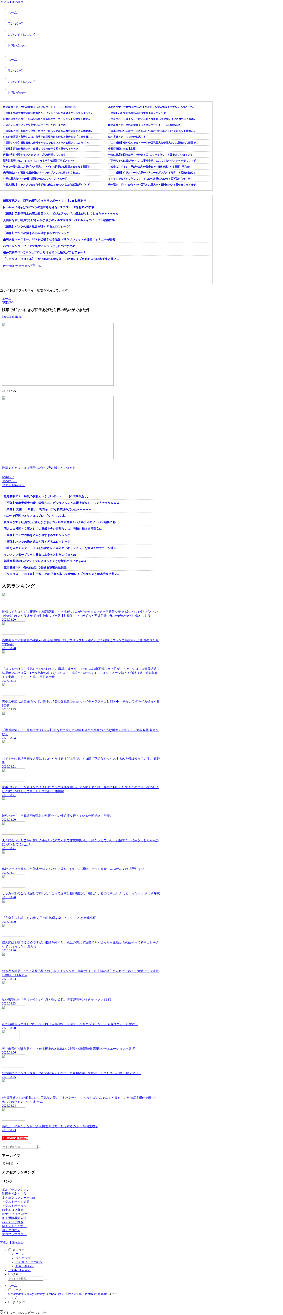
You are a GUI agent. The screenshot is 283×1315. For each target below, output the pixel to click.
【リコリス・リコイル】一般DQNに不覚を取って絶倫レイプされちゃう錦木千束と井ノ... (61, 258)
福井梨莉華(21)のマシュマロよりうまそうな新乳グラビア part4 (38, 160)
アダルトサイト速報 (16, 1201)
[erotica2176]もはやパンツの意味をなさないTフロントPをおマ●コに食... (50, 207)
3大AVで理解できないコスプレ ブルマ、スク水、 (36, 515)
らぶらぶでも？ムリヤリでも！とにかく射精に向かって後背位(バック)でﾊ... (150, 178)
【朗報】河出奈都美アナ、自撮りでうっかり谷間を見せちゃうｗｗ (40, 148)
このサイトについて (29, 1262)
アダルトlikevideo (19, 1270)
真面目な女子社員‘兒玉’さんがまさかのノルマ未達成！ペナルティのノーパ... (151, 106)
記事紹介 (8, 477)
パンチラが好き (12, 1222)
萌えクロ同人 (11, 1230)
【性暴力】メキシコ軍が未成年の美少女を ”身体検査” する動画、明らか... (149, 166)
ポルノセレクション (16, 1189)
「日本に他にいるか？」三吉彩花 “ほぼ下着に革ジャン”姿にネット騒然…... (151, 130)
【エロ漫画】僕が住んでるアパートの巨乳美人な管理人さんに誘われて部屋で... (153, 142)
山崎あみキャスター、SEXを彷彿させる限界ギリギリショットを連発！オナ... (46, 118)
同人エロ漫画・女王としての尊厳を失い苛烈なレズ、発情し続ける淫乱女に (53, 528)
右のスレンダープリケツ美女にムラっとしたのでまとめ (34, 124)
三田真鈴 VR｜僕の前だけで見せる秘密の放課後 (35, 567)
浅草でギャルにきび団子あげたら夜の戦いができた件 (39, 467)
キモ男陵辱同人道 (14, 1218)
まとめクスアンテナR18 (18, 1197)
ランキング (23, 1258)
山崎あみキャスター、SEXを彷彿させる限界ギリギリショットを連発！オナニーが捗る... (60, 239)
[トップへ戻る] (1, 1310)
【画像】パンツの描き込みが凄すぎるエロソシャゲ (137, 112)
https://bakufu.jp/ (12, 316)
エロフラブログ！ (14, 1234)
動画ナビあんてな (14, 1193)
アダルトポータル (14, 1205)
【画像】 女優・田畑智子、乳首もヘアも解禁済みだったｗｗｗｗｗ (47, 509)
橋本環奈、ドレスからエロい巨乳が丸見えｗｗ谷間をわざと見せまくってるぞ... (153, 184)
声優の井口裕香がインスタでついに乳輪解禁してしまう (34, 154)
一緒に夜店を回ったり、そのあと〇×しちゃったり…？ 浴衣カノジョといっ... (151, 154)
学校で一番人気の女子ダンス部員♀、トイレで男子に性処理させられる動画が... (47, 166)
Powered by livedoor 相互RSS (22, 265)
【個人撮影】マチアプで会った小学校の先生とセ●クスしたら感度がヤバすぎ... (47, 184)
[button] (39, 1147)
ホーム (20, 1254)
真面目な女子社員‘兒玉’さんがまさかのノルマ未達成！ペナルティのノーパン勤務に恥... (60, 220)
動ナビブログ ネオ (14, 1214)
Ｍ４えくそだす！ (14, 1226)
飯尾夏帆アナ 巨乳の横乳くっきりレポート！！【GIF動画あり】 (40, 106)
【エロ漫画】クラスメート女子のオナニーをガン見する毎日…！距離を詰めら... (153, 172)
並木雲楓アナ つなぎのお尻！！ (127, 136)
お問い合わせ (24, 1266)
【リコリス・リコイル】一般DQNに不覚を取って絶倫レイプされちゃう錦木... (151, 118)
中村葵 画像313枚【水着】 (123, 148)
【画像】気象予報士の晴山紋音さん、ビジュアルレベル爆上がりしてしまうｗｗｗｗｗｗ (61, 213)
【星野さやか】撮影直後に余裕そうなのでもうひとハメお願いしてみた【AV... (46, 142)
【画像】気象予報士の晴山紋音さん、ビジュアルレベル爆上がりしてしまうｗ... (47, 112)
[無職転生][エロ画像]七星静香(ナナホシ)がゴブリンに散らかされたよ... (42, 172)
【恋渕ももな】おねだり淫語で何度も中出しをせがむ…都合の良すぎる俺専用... (47, 130)
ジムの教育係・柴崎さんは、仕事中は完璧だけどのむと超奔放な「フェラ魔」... (47, 136)
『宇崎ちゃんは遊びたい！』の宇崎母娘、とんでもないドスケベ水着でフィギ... (153, 160)
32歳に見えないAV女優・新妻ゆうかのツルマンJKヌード (35, 178)
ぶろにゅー (9, 481)
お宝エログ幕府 (12, 1209)
